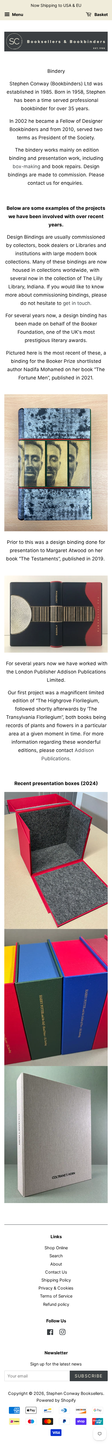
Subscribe (89, 1376)
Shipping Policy (56, 1280)
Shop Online (56, 1247)
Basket (101, 14)
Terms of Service (56, 1296)
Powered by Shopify (56, 1400)
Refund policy (56, 1304)
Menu (17, 14)
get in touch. (77, 303)
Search (56, 1255)
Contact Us (56, 1272)
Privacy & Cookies (56, 1288)
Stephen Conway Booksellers (74, 1393)
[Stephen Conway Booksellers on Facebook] (50, 1333)
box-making (26, 166)
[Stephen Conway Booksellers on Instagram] (62, 1333)
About (56, 1264)
